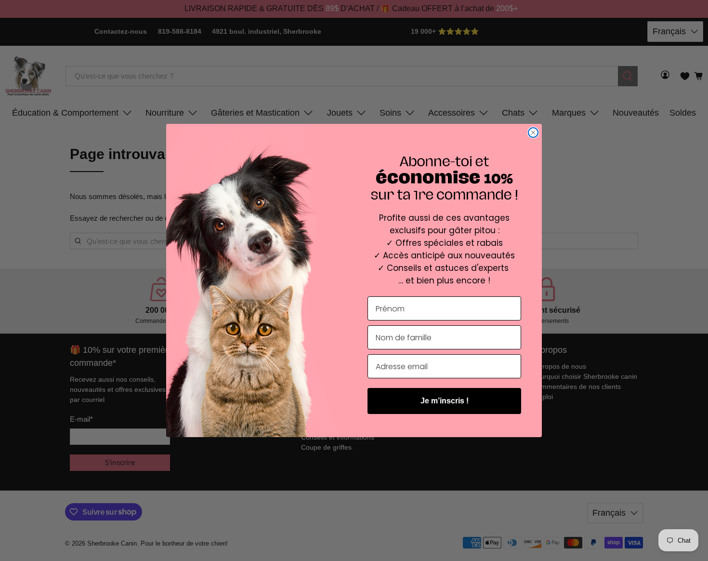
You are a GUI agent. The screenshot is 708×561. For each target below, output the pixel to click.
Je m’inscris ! (444, 401)
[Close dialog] (533, 132)
